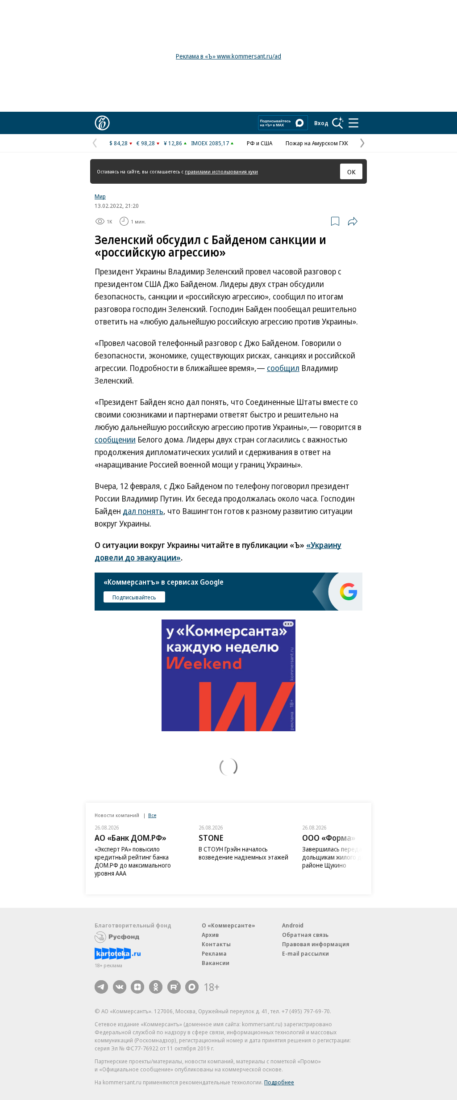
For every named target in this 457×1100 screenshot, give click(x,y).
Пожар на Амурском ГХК (317, 143)
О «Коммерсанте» (228, 925)
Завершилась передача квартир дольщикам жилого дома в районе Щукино (347, 857)
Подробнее (279, 1082)
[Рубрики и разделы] (353, 123)
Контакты (216, 944)
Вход (321, 123)
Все (152, 815)
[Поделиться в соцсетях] (352, 221)
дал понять (143, 511)
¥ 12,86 (173, 143)
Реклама (214, 953)
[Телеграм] (101, 987)
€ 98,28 (146, 143)
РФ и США (259, 143)
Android (292, 925)
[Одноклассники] (155, 987)
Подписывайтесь (134, 597)
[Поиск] (338, 123)
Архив (210, 935)
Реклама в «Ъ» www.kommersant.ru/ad (228, 56)
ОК (351, 171)
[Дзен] (137, 987)
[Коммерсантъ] (102, 123)
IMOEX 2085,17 (210, 143)
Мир (100, 196)
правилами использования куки (221, 171)
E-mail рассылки (305, 953)
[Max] (192, 987)
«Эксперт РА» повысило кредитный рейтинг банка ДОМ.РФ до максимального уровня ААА (133, 861)
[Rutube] (174, 987)
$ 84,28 (118, 143)
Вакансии (215, 963)
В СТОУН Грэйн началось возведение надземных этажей (243, 853)
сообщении (115, 439)
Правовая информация (315, 944)
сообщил (283, 367)
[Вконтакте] (119, 987)
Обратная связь (305, 935)
